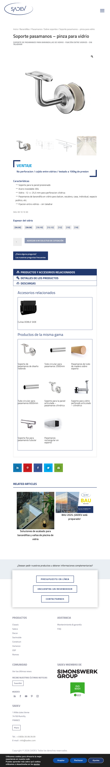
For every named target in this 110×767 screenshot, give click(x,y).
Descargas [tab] (28, 283)
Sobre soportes (51, 29)
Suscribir (18, 683)
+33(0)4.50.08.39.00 (26, 736)
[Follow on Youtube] (26, 696)
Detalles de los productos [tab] (39, 278)
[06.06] (18, 227)
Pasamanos (36, 29)
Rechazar (78, 760)
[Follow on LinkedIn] (14, 696)
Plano (16, 727)
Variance (16, 646)
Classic (15, 624)
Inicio (15, 29)
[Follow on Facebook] (20, 696)
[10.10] (39, 227)
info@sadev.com (28, 740)
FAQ (59, 628)
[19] (76, 227)
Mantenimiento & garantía (69, 624)
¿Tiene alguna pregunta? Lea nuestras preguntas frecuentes (30, 255)
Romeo (15, 654)
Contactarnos (55, 599)
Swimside (16, 637)
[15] (68, 227)
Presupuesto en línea (55, 579)
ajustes (37, 764)
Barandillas (25, 29)
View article (35, 517)
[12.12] (50, 227)
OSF (14, 650)
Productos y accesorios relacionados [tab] (47, 272)
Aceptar (60, 760)
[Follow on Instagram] (37, 696)
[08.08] (28, 227)
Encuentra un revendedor (55, 589)
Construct (16, 641)
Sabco (15, 628)
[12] (60, 227)
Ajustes (96, 760)
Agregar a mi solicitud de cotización (45, 240)
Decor (15, 633)
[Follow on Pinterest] (32, 696)
